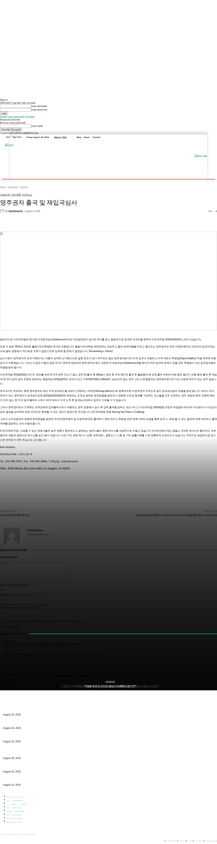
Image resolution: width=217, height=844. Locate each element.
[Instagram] (197, 137)
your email (37, 125)
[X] (201, 137)
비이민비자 (110, 682)
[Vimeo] (205, 137)
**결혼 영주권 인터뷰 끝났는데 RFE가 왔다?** (110, 686)
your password (39, 109)
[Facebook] (193, 137)
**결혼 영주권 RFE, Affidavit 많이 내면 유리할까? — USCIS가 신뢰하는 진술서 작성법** (49, 722)
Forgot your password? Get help (17, 116)
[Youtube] (209, 137)
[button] (207, 175)
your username (39, 106)
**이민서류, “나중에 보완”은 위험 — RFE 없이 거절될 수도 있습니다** (40, 709)
